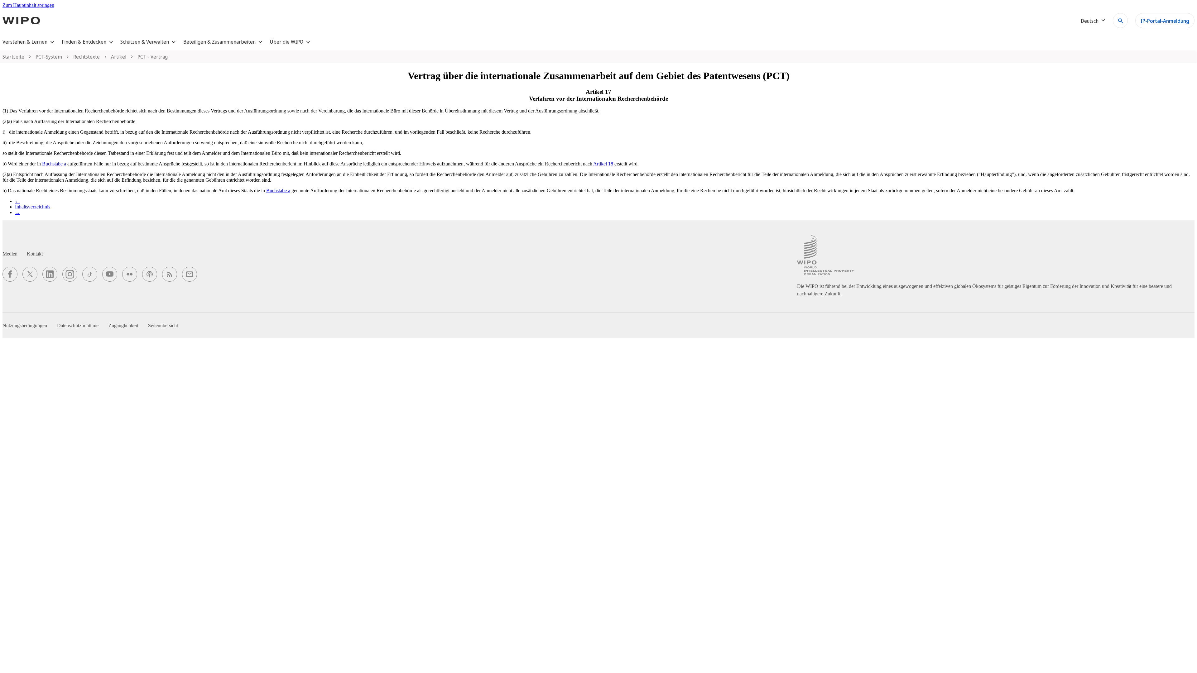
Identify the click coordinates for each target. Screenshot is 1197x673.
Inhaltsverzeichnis (32, 206)
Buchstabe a (54, 163)
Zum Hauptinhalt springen (28, 5)
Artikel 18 (603, 163)
